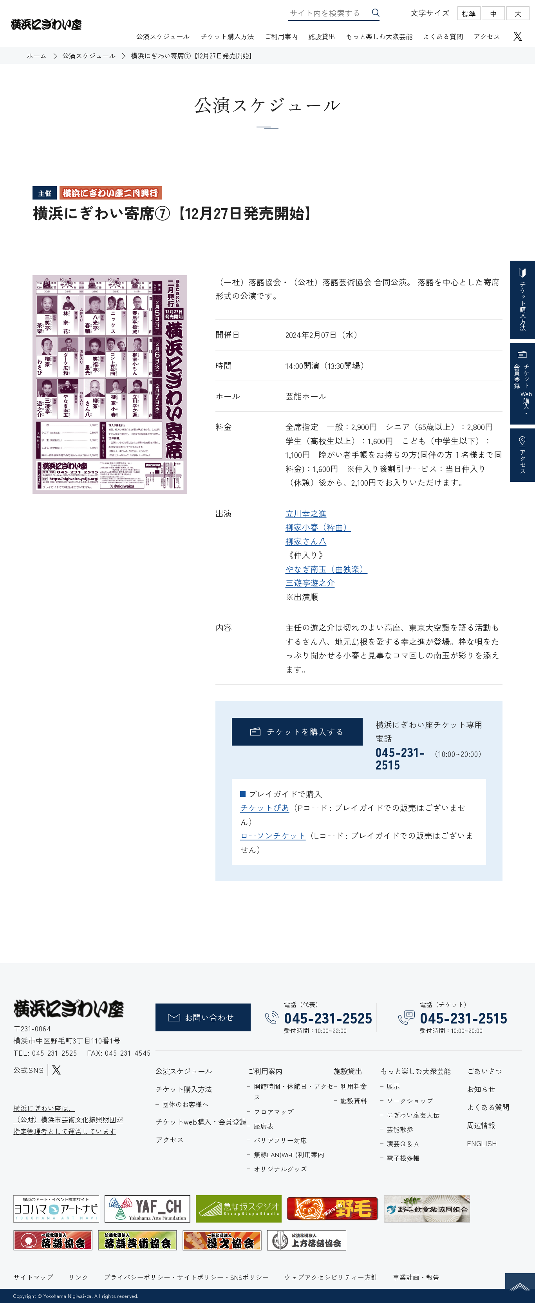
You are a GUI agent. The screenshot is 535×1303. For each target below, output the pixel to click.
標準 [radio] (469, 13)
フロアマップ (274, 1111)
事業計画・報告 (416, 1277)
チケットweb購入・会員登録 (200, 1121)
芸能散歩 (400, 1129)
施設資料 (353, 1100)
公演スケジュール (163, 36)
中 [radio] (493, 13)
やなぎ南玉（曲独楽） (327, 569)
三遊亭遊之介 (310, 582)
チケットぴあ (264, 807)
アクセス (487, 36)
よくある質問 (443, 36)
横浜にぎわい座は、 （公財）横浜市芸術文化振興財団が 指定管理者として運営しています (68, 1119)
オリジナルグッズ (280, 1169)
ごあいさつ (484, 1071)
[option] (110, 384)
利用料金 (353, 1086)
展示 (393, 1086)
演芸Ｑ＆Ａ (403, 1143)
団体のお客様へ (185, 1104)
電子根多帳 (403, 1158)
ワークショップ (410, 1100)
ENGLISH (482, 1143)
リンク (79, 1277)
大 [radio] (518, 13)
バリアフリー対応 (280, 1140)
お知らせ (481, 1089)
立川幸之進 (306, 513)
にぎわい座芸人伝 (413, 1115)
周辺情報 (481, 1125)
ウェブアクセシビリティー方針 (331, 1277)
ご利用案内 (281, 36)
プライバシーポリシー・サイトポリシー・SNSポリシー (186, 1277)
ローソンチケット (273, 835)
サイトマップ (33, 1277)
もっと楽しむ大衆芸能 (379, 36)
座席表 (264, 1126)
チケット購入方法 (227, 36)
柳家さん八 (306, 541)
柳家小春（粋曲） (318, 527)
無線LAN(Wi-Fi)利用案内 (289, 1154)
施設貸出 (321, 36)
